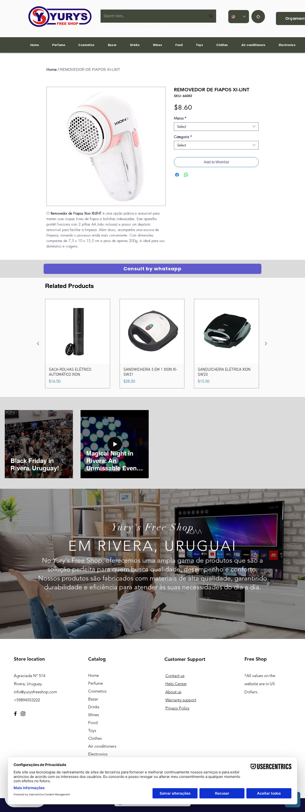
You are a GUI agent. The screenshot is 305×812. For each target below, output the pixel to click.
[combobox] (216, 126)
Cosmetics (97, 691)
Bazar (93, 699)
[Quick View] (77, 331)
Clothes (95, 738)
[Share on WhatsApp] (186, 175)
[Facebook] (15, 714)
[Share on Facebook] (177, 175)
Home (51, 69)
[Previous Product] (38, 343)
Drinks (93, 706)
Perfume (95, 683)
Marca (180, 118)
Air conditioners (102, 746)
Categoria (183, 137)
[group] (152, 344)
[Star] (258, 16)
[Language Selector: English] (238, 16)
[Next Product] (266, 343)
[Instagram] (23, 714)
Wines (93, 714)
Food (92, 722)
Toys (92, 730)
